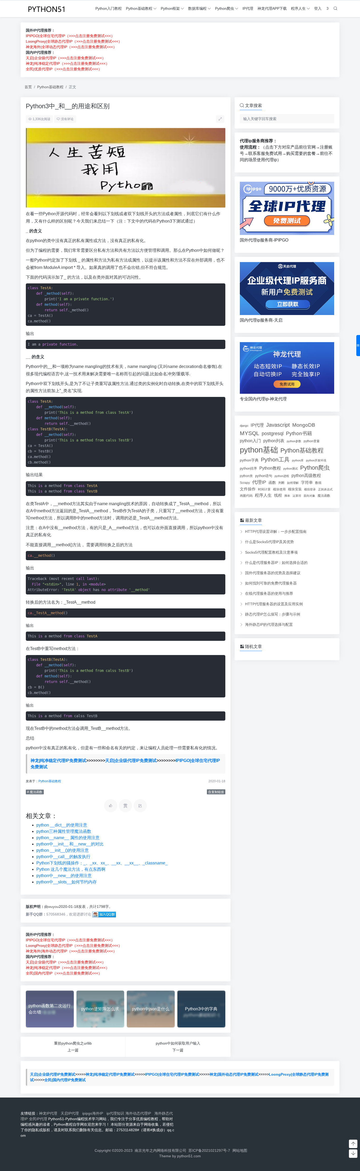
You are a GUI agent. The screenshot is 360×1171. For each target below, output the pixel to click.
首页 (28, 87)
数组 (318, 483)
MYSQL (249, 433)
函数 (272, 482)
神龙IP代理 (49, 1113)
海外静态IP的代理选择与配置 (269, 624)
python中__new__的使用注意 (64, 875)
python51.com (189, 1156)
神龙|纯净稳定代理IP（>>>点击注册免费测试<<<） (67, 63)
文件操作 (248, 489)
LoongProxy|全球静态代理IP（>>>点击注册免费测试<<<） (74, 41)
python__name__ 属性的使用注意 (68, 837)
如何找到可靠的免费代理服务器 (271, 583)
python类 (246, 476)
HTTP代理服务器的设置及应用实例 (274, 604)
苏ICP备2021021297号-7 (209, 1150)
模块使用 (279, 489)
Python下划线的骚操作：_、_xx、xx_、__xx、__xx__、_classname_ (102, 863)
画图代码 (246, 496)
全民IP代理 (38, 1119)
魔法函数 (324, 496)
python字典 (249, 460)
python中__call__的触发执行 (63, 856)
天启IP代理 (71, 1113)
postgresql (273, 433)
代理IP (259, 482)
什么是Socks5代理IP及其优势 (269, 542)
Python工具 (275, 459)
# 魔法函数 (34, 792)
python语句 (263, 476)
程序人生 (298, 8)
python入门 (250, 440)
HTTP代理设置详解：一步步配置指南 (276, 531)
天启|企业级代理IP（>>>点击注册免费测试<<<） (66, 58)
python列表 (273, 441)
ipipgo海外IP (93, 1113)
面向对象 (309, 495)
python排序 (248, 468)
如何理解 (293, 482)
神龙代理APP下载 (272, 8)
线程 (278, 495)
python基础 (259, 449)
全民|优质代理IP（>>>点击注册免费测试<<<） (64, 69)
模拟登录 (310, 489)
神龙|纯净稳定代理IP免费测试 (58, 760)
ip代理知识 (115, 1113)
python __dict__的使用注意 (61, 825)
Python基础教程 (139, 8)
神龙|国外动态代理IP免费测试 (234, 1074)
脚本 (287, 495)
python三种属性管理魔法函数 (63, 831)
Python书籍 (299, 433)
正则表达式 (325, 489)
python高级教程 (306, 475)
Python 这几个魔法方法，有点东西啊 (70, 869)
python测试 (290, 468)
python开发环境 (316, 460)
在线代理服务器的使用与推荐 (269, 593)
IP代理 (247, 8)
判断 (281, 482)
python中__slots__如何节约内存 (66, 882)
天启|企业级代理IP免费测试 (131, 760)
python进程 (282, 476)
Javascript (278, 425)
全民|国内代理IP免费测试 (65, 1080)
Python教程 (270, 468)
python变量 (312, 441)
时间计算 (264, 489)
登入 (318, 8)
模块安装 (295, 489)
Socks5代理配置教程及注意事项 (271, 552)
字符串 (307, 482)
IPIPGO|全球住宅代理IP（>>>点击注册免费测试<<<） (70, 36)
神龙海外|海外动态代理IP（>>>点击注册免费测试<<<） (71, 951)
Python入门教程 (108, 8)
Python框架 (170, 8)
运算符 (297, 495)
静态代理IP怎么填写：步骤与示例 (272, 614)
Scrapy (245, 483)
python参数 (294, 441)
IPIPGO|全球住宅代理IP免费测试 (172, 1074)
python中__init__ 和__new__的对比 (70, 844)
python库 (298, 460)
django (244, 425)
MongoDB (303, 425)
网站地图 (239, 1150)
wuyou (53, 906)
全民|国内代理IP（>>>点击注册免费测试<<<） (64, 973)
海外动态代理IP (139, 1113)
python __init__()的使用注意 (62, 850)
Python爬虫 (224, 8)
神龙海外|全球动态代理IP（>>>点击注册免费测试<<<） (71, 47)
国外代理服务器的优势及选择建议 (272, 573)
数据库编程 (197, 8)
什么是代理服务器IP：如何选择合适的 (276, 562)
